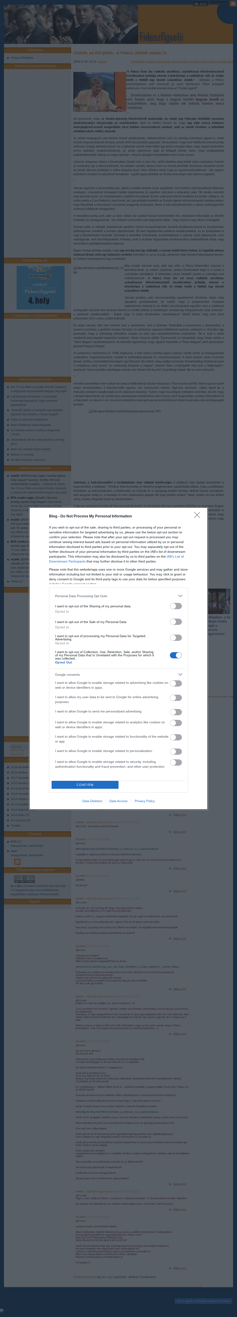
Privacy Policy (145, 801)
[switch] (176, 606)
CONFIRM (85, 785)
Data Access (118, 801)
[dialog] (118, 658)
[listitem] (118, 595)
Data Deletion (92, 801)
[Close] (198, 516)
